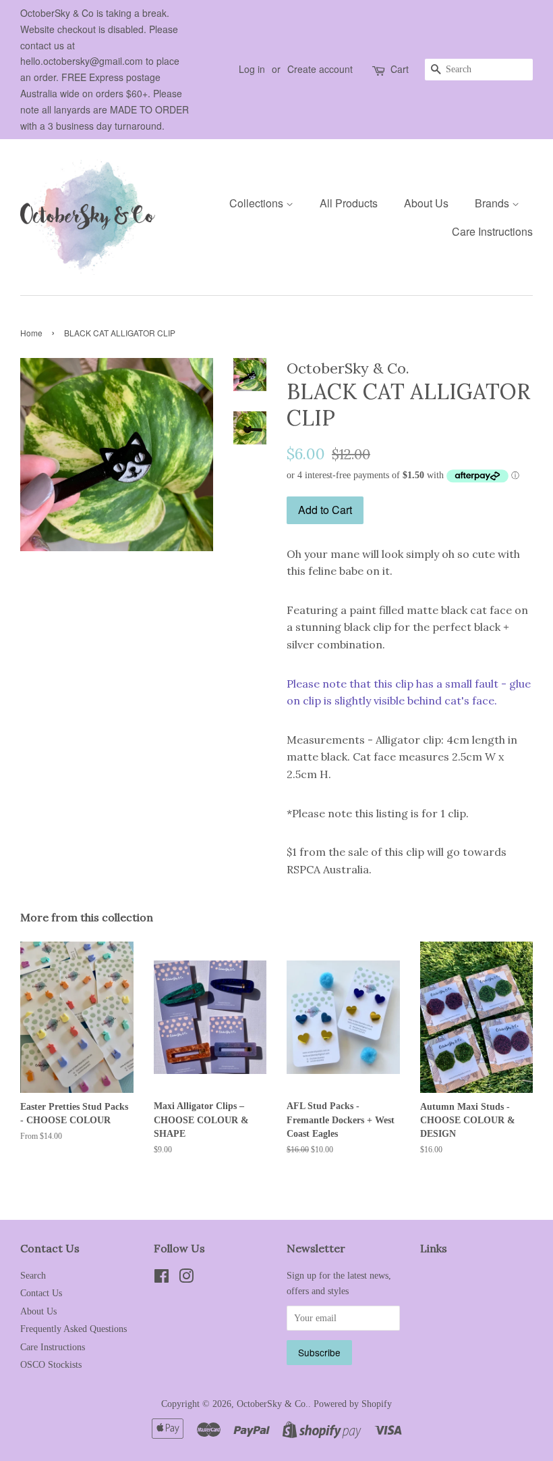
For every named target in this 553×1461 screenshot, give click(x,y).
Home (31, 332)
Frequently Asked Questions (73, 1329)
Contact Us (41, 1293)
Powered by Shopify (353, 1404)
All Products (349, 203)
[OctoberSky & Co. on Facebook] (161, 1279)
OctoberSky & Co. (272, 1404)
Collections (257, 203)
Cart (399, 69)
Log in (252, 69)
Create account (320, 69)
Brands (493, 203)
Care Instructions (492, 231)
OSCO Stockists (51, 1365)
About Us (426, 203)
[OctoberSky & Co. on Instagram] (186, 1279)
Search (33, 1276)
